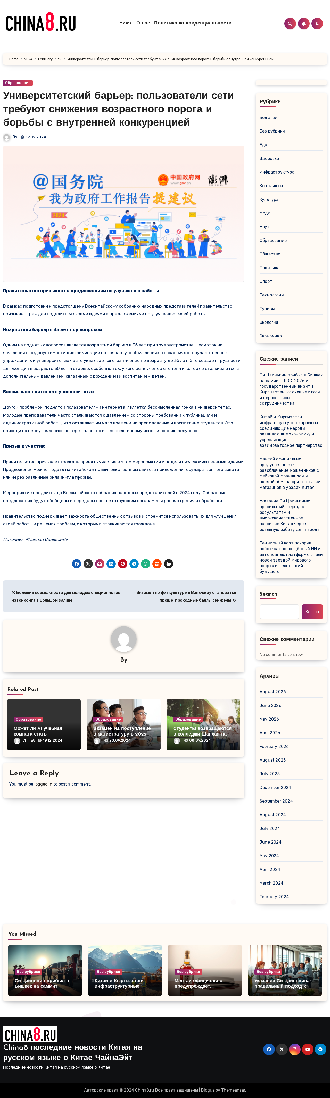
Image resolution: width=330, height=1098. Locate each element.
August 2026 (273, 691)
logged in (43, 784)
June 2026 (271, 705)
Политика (270, 267)
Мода (265, 213)
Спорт (266, 281)
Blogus (207, 1090)
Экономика (271, 336)
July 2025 (270, 773)
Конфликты (271, 185)
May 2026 (269, 719)
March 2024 (271, 883)
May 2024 (269, 855)
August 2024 (273, 814)
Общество (270, 254)
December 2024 (275, 787)
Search (269, 594)
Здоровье (269, 158)
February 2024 (274, 896)
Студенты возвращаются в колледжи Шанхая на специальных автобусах (202, 734)
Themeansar (233, 1090)
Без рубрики (272, 131)
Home (125, 23)
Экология (269, 322)
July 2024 (270, 828)
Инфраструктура (277, 172)
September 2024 (276, 801)
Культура (269, 199)
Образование (18, 83)
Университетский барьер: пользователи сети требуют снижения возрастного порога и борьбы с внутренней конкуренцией (118, 109)
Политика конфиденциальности (193, 23)
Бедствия (270, 117)
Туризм (267, 308)
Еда (263, 144)
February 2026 (274, 746)
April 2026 (270, 732)
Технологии (272, 295)
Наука (266, 226)
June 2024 (271, 842)
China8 (29, 740)
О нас (143, 23)
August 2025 (273, 760)
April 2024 (270, 869)
